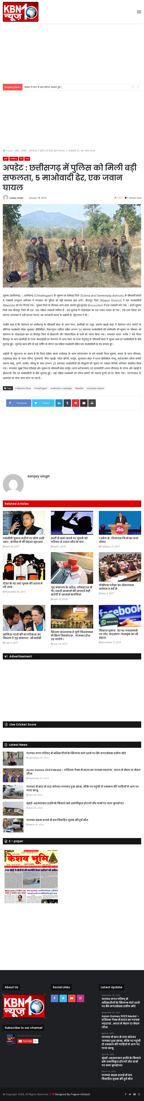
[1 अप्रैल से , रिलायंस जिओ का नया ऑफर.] (120, 523)
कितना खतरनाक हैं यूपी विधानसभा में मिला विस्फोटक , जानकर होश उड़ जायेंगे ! (72, 635)
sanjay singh (16, 197)
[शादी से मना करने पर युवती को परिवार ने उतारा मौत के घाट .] (72, 523)
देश (21, 158)
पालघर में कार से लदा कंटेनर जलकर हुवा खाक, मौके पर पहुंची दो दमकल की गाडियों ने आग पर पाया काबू (70, 87)
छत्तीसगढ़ (13, 158)
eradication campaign (61, 388)
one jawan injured (95, 388)
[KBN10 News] (20, 12)
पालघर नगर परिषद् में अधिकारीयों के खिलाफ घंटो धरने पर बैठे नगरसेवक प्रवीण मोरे (76, 753)
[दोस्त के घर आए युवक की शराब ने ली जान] (24, 566)
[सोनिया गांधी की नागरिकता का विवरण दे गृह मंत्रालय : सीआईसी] (24, 618)
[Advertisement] (72, 53)
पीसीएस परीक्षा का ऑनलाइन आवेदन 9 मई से (116, 587)
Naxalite (79, 388)
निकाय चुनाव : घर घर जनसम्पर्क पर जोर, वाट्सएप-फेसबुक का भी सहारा (118, 634)
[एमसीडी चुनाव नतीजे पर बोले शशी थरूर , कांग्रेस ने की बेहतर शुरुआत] (24, 523)
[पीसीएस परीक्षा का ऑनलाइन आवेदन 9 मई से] (120, 567)
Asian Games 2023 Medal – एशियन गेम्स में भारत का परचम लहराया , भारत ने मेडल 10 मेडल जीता (83, 772)
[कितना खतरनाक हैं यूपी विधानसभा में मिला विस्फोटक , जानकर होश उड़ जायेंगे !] (72, 617)
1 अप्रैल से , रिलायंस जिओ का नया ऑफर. (118, 540)
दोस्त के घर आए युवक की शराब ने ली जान (23, 585)
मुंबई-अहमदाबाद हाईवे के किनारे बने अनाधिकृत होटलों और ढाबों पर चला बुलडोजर (75, 803)
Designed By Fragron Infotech (72, 1094)
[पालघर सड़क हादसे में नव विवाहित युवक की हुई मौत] (13, 825)
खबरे (17, 150)
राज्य (27, 158)
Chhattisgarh (40, 388)
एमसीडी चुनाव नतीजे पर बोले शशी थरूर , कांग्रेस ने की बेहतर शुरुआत (23, 540)
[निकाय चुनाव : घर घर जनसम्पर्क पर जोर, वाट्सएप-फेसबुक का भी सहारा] (120, 616)
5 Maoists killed (23, 388)
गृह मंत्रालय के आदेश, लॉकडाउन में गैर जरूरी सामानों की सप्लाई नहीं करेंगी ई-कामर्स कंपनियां (71, 591)
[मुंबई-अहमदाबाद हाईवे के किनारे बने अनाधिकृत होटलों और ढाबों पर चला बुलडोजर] (13, 809)
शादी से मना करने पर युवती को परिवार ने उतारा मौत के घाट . (69, 540)
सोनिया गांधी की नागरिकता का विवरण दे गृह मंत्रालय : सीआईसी (22, 636)
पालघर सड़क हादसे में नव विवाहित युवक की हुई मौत (57, 820)
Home (9, 150)
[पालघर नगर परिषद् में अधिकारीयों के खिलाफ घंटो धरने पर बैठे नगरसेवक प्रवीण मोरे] (13, 759)
